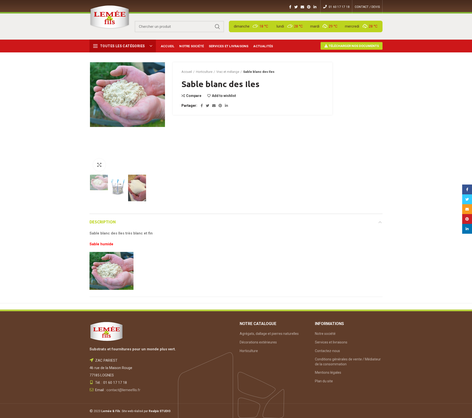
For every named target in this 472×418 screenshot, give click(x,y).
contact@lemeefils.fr (123, 390)
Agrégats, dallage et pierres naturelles (269, 334)
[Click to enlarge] (99, 165)
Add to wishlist (224, 95)
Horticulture (204, 72)
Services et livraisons (331, 342)
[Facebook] (290, 7)
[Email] (302, 7)
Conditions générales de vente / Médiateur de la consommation (348, 361)
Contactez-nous (327, 351)
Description (102, 222)
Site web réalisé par (146, 411)
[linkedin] (315, 7)
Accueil (186, 72)
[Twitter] (296, 7)
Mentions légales (328, 372)
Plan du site (324, 381)
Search (217, 26)
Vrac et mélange (227, 72)
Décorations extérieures (258, 342)
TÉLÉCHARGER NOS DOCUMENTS (353, 46)
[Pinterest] (309, 7)
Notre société (325, 334)
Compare (193, 95)
